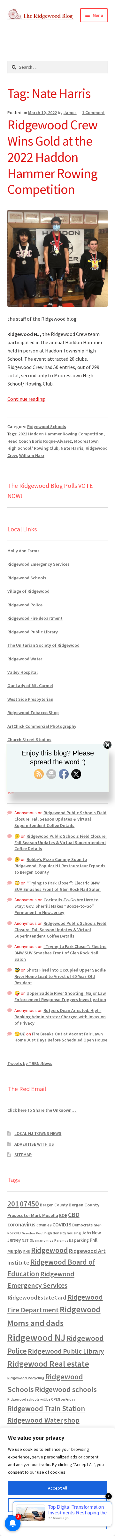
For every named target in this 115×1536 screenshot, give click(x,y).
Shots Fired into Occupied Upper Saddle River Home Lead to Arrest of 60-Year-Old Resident (60, 976)
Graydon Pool (32, 1233)
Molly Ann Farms (24, 551)
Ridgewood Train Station (46, 1408)
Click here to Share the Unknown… (42, 1110)
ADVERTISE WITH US (34, 1144)
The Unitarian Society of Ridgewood (43, 645)
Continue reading (26, 399)
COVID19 (61, 1224)
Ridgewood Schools (46, 426)
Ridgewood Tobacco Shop (33, 712)
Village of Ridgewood (28, 591)
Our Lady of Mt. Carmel (30, 685)
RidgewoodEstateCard (36, 1297)
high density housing (62, 1233)
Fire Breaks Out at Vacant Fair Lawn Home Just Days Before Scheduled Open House (60, 1037)
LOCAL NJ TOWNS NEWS (37, 1133)
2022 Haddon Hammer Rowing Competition (60, 434)
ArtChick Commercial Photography (41, 726)
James (70, 112)
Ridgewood (49, 1250)
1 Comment (93, 112)
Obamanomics (41, 1240)
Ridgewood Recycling (25, 1378)
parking (81, 1240)
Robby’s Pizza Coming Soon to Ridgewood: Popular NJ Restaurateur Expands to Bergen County (59, 866)
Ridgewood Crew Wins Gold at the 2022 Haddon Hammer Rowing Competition (52, 156)
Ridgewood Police (24, 605)
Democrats (82, 1225)
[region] (57, 1481)
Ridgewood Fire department (35, 618)
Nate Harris (72, 448)
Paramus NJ (63, 1240)
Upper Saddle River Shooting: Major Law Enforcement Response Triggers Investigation (60, 996)
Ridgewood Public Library (32, 632)
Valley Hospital (22, 672)
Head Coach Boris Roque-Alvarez (39, 441)
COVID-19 (43, 1225)
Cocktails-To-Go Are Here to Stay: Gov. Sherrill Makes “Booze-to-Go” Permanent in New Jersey (56, 906)
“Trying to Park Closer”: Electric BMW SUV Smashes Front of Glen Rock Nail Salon (57, 886)
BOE (63, 1215)
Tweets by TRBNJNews (29, 1063)
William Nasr (31, 455)
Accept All (57, 1488)
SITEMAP (23, 1154)
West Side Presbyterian (30, 699)
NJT (25, 1240)
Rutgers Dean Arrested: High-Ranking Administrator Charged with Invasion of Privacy (60, 1016)
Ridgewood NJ (36, 1337)
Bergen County (54, 1205)
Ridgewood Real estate (48, 1364)
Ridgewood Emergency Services (38, 564)
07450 (29, 1203)
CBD (74, 1215)
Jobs (86, 1233)
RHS (26, 1251)
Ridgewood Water (24, 659)
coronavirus (21, 1224)
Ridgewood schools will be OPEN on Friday (41, 1399)
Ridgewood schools (66, 1389)
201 (13, 1203)
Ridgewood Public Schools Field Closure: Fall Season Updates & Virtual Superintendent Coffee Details (60, 819)
